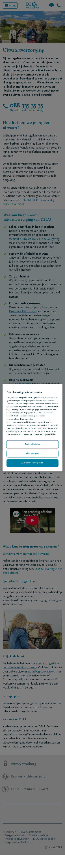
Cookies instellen (32, 444)
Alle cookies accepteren (32, 463)
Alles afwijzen (32, 454)
